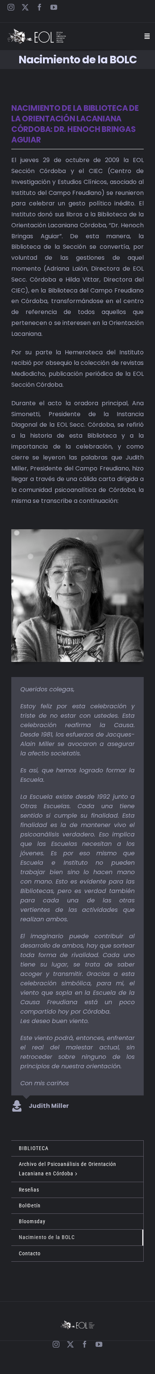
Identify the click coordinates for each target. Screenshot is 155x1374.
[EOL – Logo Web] (37, 31)
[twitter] (25, 7)
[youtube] (53, 7)
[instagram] (11, 7)
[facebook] (39, 7)
